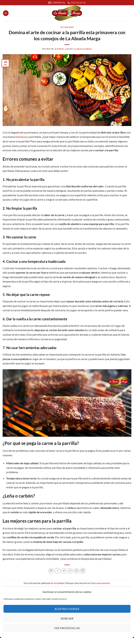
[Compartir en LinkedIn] (83, 571)
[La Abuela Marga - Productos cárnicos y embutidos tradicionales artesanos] (67, 13)
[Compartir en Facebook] (57, 571)
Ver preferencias (67, 628)
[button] (6, 13)
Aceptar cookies (67, 608)
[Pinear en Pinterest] (76, 571)
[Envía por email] (70, 571)
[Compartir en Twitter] (64, 571)
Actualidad (67, 27)
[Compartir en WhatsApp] (51, 571)
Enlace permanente (100, 583)
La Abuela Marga (82, 49)
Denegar (67, 618)
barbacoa (21, 136)
